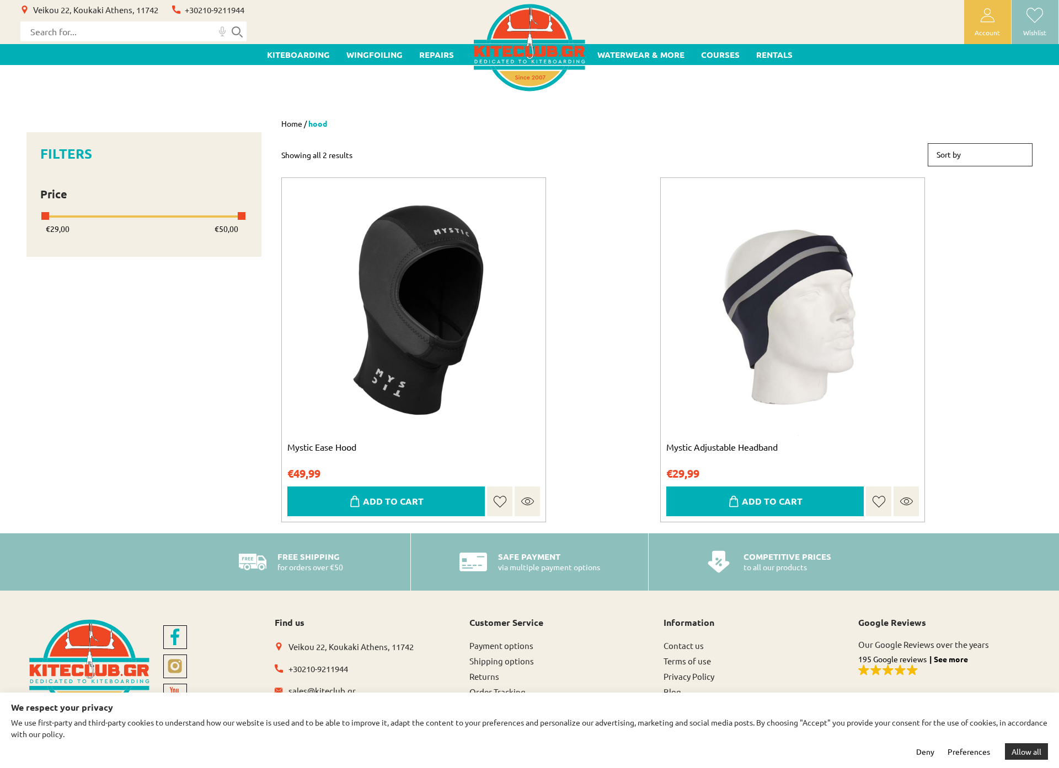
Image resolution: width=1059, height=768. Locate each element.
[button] (500, 501)
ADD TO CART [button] (393, 501)
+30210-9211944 (214, 9)
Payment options (501, 645)
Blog (672, 691)
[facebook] (175, 637)
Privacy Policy (689, 676)
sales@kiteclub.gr (322, 690)
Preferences (969, 751)
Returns (484, 676)
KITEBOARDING (298, 54)
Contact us (684, 645)
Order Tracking (497, 691)
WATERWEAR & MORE (640, 54)
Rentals (774, 54)
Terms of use (687, 661)
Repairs (436, 54)
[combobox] (980, 154)
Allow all (1026, 751)
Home (291, 123)
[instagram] (175, 666)
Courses (720, 54)
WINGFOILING (374, 54)
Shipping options (501, 661)
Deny (925, 751)
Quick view (527, 501)
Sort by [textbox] (949, 154)
